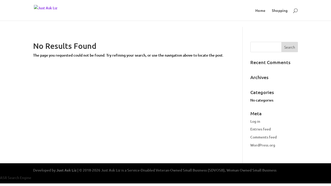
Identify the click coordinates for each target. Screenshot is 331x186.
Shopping (280, 11)
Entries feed (260, 129)
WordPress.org (262, 145)
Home (260, 11)
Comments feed (263, 137)
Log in (255, 121)
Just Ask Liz (66, 170)
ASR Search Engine (15, 177)
